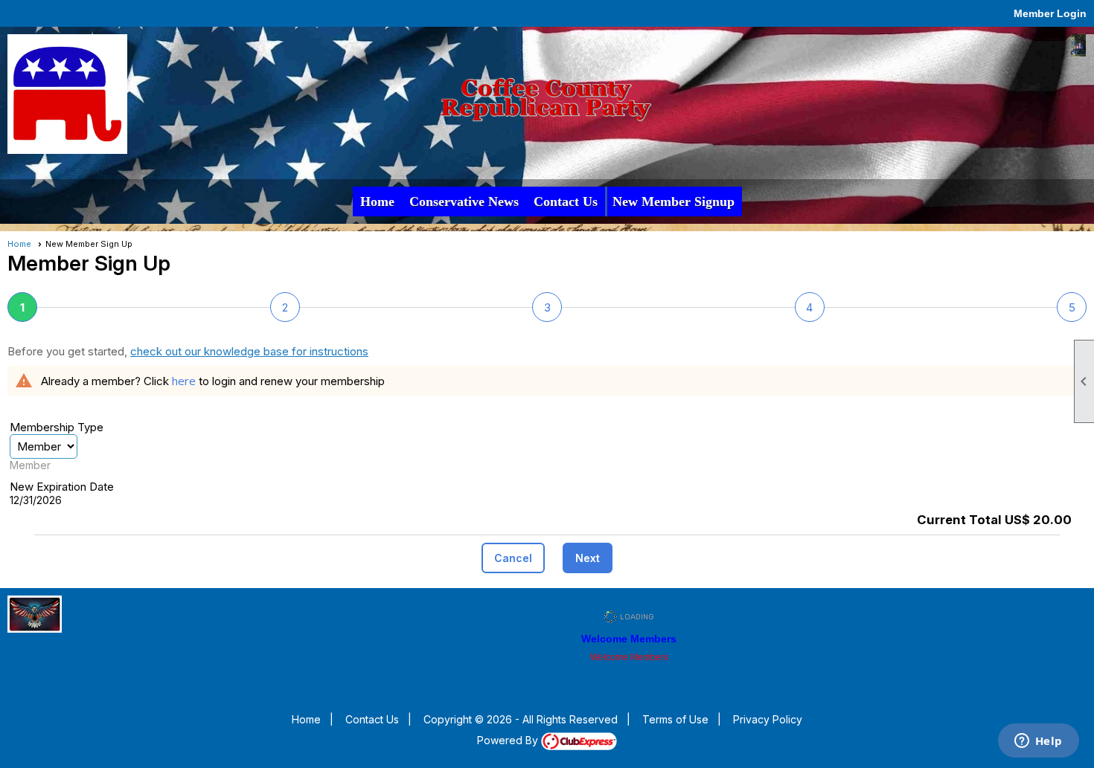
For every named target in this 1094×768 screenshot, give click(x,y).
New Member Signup (673, 201)
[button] (513, 558)
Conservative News (464, 201)
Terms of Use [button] (675, 719)
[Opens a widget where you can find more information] (1038, 742)
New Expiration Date (62, 487)
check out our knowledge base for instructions (249, 351)
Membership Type (56, 427)
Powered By (509, 740)
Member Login (1050, 13)
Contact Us (566, 201)
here (184, 380)
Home (377, 201)
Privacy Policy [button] (767, 719)
